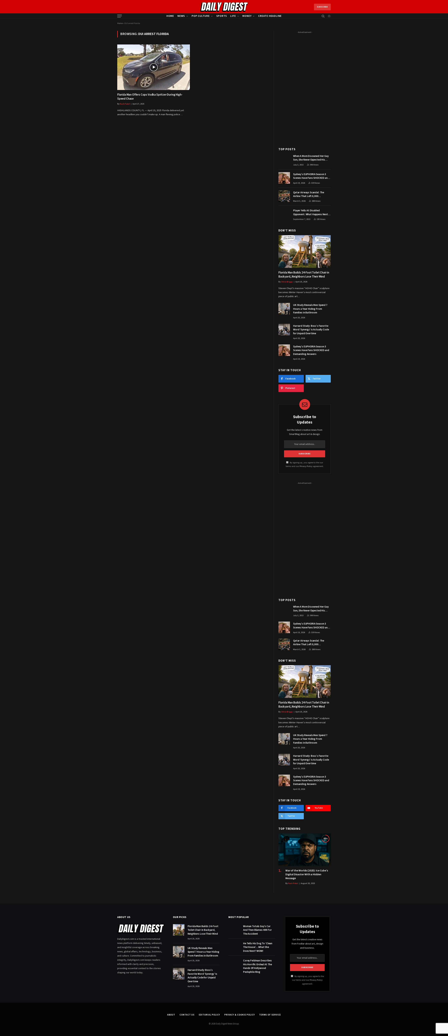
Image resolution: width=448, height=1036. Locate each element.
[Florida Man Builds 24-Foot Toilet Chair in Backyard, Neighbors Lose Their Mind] (304, 251)
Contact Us (187, 1014)
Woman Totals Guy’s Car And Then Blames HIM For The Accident (257, 930)
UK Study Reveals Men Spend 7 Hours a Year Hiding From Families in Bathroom (310, 308)
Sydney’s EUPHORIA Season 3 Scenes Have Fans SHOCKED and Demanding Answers (311, 176)
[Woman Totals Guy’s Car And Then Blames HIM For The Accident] (234, 930)
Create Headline (270, 16)
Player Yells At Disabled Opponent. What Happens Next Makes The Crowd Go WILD (310, 212)
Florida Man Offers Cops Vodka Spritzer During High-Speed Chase (149, 97)
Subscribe (322, 6)
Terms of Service (270, 1014)
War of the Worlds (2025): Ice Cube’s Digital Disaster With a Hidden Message (306, 874)
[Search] (323, 16)
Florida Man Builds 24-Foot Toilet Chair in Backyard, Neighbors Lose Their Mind (303, 275)
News (181, 16)
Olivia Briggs (287, 281)
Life (233, 16)
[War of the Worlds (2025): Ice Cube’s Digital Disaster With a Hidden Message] (304, 849)
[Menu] (119, 16)
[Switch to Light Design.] (329, 16)
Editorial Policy (209, 1014)
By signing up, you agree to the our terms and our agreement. (308, 980)
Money (246, 16)
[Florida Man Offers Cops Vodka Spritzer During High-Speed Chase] (153, 67)
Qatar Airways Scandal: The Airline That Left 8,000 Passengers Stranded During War (312, 194)
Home (170, 16)
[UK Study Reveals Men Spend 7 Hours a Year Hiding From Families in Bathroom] (284, 308)
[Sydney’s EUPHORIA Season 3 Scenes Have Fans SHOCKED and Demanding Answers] (284, 178)
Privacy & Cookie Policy (239, 1014)
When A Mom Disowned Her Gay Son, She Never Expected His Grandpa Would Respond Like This (311, 158)
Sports (221, 16)
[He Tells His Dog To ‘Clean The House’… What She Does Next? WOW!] (234, 947)
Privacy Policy (306, 466)
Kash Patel (125, 103)
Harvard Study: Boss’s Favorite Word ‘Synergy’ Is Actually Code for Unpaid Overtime (311, 329)
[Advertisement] (304, 87)
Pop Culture (201, 16)
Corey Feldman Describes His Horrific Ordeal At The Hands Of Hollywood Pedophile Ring (257, 966)
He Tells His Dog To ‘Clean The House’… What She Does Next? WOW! (257, 947)
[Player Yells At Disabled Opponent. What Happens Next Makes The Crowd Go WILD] (284, 214)
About (171, 1014)
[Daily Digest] (224, 7)
